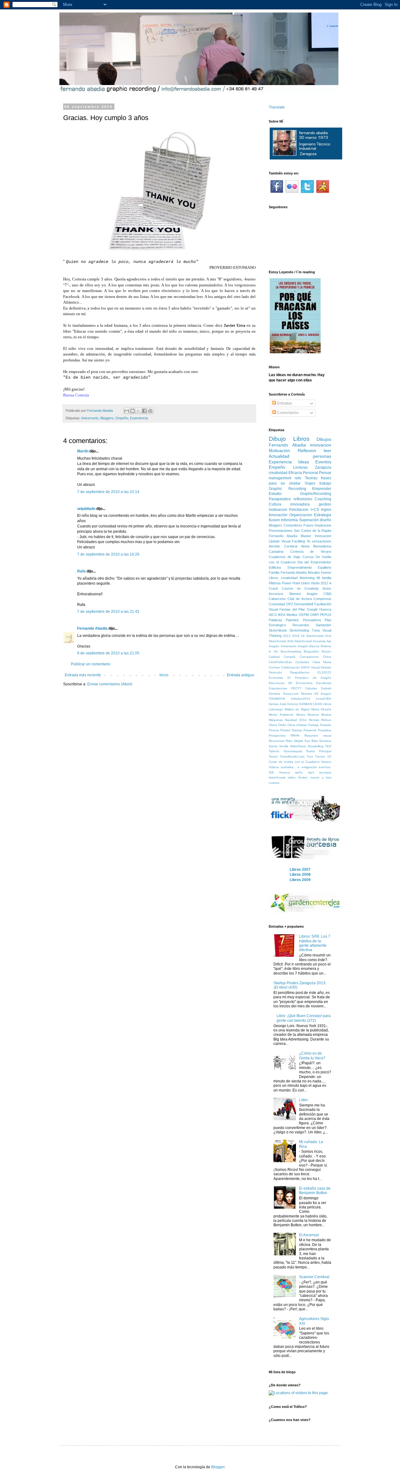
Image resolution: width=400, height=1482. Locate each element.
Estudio (275, 493)
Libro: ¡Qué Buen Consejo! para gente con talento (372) (304, 1018)
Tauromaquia (292, 751)
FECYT (296, 688)
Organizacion (300, 515)
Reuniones (276, 741)
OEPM (304, 615)
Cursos (308, 557)
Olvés (282, 725)
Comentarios (287, 413)
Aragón (303, 646)
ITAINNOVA (277, 698)
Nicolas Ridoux (320, 720)
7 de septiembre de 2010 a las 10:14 (108, 492)
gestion (325, 504)
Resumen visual (317, 735)
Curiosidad (277, 604)
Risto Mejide (294, 741)
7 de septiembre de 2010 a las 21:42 (108, 611)
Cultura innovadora (289, 504)
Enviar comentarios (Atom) (109, 684)
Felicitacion (298, 509)
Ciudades (302, 662)
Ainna (305, 546)
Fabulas (311, 688)
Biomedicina (322, 546)
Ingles (326, 509)
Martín (82, 451)
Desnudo (275, 672)
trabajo (325, 483)
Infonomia (289, 520)
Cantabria (276, 551)
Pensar (325, 473)
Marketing (307, 578)
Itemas (273, 704)
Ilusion (274, 520)
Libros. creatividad (283, 578)
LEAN (317, 704)
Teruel (273, 756)
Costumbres (292, 525)
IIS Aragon (322, 693)
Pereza (274, 730)
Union (305, 583)
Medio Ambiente (281, 714)
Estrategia (322, 515)
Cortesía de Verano (310, 551)
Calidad (274, 656)
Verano (326, 762)
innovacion (320, 444)
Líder (303, 1100)
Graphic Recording (287, 488)
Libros (301, 439)
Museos (313, 714)
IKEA (281, 615)
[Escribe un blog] (132, 411)
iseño (299, 772)
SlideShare (298, 746)
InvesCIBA (323, 698)
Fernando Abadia (92, 628)
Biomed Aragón (303, 594)
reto (298, 478)
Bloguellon (311, 651)
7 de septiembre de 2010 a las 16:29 (108, 554)
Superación (309, 520)
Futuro (308, 525)
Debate (326, 667)
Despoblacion (300, 672)
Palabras (275, 620)
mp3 (311, 772)
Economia (276, 677)
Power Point (291, 583)
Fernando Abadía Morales (300, 572)
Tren (310, 756)
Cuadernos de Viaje (284, 557)
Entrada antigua (240, 675)
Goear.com (290, 693)
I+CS (315, 509)
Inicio (163, 675)
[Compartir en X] (138, 411)
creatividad (278, 473)
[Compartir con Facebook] (144, 411)
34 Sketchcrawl (312, 636)
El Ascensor (309, 1235)
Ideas (303, 461)
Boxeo (326, 651)
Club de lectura (300, 599)
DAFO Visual (310, 667)
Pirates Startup (291, 730)
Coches (274, 667)
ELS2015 (324, 672)
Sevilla (283, 746)
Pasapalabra (280, 499)
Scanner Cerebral (314, 1277)
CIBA (327, 594)
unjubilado (86, 509)
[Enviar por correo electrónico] (126, 411)
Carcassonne (309, 656)
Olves (273, 725)
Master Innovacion (316, 536)
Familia (274, 572)
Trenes (320, 756)
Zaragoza (323, 467)
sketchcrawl (277, 777)
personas (322, 456)
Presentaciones (280, 530)
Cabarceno (277, 599)
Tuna (316, 630)
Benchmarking (291, 651)
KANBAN (305, 704)
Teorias (311, 478)
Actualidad (279, 456)
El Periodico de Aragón (309, 677)
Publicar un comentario (90, 664)
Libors (326, 704)
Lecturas (300, 467)
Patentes (292, 620)
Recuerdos (300, 625)
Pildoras (275, 583)
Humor (326, 572)
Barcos (314, 646)
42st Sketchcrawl (299, 641)
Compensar (322, 599)
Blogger (217, 1467)
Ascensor (276, 594)
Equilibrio (324, 567)
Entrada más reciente (83, 675)
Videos (274, 767)
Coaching (323, 499)
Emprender (321, 488)
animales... (288, 767)
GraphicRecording (315, 493)
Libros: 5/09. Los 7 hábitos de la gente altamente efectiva (314, 943)
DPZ (289, 604)
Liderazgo (276, 709)
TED (328, 746)
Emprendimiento (300, 567)
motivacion (278, 509)
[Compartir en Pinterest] (150, 411)
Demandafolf (303, 604)
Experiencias (278, 688)
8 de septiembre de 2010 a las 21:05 (108, 653)
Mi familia (324, 578)
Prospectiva (277, 735)
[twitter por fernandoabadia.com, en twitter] (307, 192)
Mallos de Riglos (297, 709)
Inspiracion (323, 525)
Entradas (284, 403)
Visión (315, 583)
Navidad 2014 (296, 720)
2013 (287, 636)
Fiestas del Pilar (292, 609)
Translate (277, 107)
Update (274, 541)
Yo (308, 541)
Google (312, 609)
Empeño (122, 418)
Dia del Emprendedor (314, 562)
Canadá (289, 656)
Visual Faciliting (293, 541)
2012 (324, 583)
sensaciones (321, 541)
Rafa (81, 571)
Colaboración (290, 667)
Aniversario (89, 418)
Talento (274, 751)
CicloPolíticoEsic (280, 662)
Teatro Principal (318, 751)
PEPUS (325, 615)
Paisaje (313, 725)
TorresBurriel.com (292, 756)
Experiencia (139, 418)
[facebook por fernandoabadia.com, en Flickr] (277, 192)
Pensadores (312, 620)
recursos (325, 772)
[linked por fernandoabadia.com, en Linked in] (323, 192)
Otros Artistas (297, 725)
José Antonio (288, 704)
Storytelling (315, 746)
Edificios (275, 567)
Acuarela (319, 641)
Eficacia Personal (303, 473)
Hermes (306, 693)
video (292, 777)
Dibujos (324, 439)
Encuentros (304, 683)
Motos (300, 714)
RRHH (295, 735)
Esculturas (323, 683)
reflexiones (302, 499)
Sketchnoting (299, 630)
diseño (325, 520)
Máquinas (276, 720)
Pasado (325, 725)
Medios (292, 615)
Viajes (310, 483)
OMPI (314, 615)
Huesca (325, 609)
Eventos (323, 461)
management (280, 478)
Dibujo (277, 439)
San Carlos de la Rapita (312, 530)
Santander (323, 625)
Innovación (278, 515)
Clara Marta (321, 662)
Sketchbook (278, 630)
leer (327, 450)
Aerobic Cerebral (283, 546)
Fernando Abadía (283, 536)
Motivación (279, 450)
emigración (309, 767)
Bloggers (107, 418)
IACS (273, 615)
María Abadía (321, 709)
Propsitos (324, 730)
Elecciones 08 (280, 683)
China (327, 656)
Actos (326, 588)
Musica (326, 714)
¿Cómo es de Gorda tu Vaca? (312, 1055)
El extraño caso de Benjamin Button (315, 1190)
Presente (310, 730)
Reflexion (307, 450)
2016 (296, 636)
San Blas (311, 741)
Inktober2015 (300, 698)
